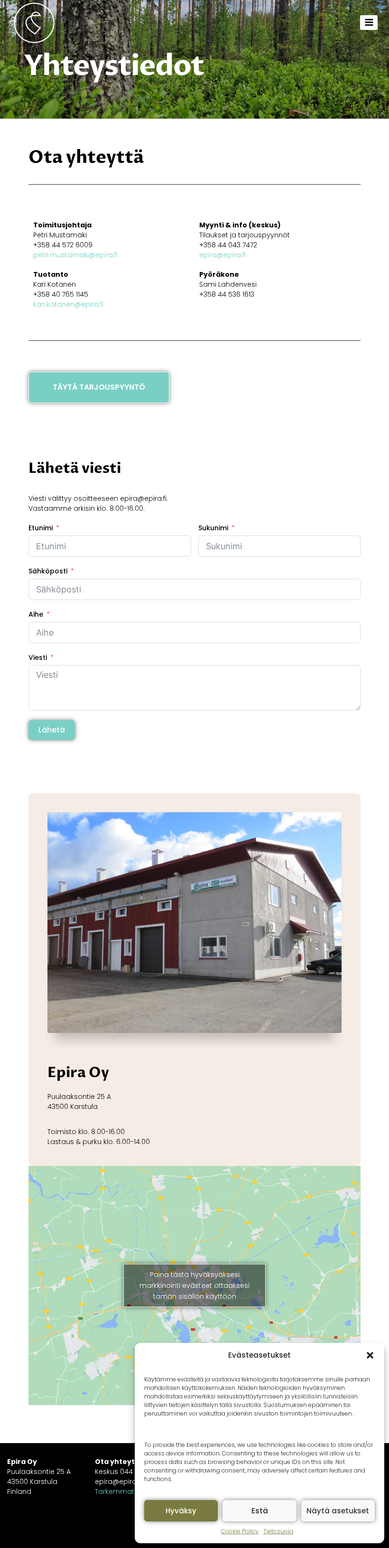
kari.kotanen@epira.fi (68, 304)
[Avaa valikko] (369, 22)
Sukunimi (213, 528)
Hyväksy (181, 1511)
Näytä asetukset (337, 1511)
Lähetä (51, 729)
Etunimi (40, 528)
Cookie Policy (240, 1531)
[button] (370, 1355)
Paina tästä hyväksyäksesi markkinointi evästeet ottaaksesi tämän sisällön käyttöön (194, 1285)
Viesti (37, 657)
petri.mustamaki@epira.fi (75, 255)
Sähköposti (47, 571)
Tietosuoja (278, 1531)
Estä (259, 1511)
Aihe (35, 614)
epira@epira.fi (222, 255)
